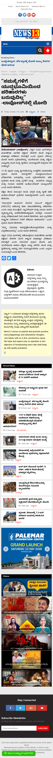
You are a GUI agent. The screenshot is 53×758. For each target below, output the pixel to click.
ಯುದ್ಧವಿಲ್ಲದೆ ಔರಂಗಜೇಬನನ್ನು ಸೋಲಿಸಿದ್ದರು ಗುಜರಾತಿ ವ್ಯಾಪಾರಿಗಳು (32, 486)
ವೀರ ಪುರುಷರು (21, 431)
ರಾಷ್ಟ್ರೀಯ (32, 112)
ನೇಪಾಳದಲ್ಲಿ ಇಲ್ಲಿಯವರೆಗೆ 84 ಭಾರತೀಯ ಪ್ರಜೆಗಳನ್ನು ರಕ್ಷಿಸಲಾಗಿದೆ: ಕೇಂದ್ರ (34, 453)
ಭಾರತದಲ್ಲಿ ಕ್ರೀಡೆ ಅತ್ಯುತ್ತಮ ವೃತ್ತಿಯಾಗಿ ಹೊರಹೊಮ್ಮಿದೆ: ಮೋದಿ (34, 501)
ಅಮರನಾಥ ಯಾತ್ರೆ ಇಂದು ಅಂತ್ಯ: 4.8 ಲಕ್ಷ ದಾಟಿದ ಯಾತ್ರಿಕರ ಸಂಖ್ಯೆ (33, 439)
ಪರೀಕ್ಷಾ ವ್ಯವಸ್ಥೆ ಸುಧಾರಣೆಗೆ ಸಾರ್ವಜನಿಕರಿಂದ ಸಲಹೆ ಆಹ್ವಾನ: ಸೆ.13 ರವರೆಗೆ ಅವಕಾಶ (33, 375)
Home (10, 7)
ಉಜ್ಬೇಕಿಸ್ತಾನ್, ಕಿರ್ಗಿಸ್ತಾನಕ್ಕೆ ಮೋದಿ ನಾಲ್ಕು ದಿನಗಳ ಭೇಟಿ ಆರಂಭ (34, 403)
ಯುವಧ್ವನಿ (18, 493)
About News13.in (22, 7)
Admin (43, 112)
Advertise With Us (38, 7)
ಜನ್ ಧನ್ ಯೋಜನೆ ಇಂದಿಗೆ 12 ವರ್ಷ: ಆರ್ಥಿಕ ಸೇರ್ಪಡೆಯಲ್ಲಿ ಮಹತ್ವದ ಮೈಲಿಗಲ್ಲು (32, 470)
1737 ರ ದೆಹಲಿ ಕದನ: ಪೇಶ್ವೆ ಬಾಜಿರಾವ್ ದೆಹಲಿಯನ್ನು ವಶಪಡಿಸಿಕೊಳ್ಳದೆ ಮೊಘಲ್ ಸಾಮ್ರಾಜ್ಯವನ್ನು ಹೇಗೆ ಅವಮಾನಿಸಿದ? (22, 421)
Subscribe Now (26, 9)
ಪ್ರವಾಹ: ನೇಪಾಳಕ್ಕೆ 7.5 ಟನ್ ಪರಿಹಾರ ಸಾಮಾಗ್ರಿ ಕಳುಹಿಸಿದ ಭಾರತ (31, 516)
